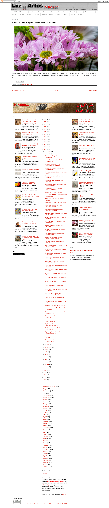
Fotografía (72, 11)
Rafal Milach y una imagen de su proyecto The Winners (87, 182)
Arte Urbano (46, 11)
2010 (45, 377)
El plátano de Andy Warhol (86, 171)
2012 (45, 372)
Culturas (53, 11)
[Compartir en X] (20, 82)
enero (47, 367)
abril (46, 359)
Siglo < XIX (46, 449)
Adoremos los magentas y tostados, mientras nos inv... (55, 320)
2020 (45, 134)
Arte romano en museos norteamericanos (85, 208)
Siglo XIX (66, 14)
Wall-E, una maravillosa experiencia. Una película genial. (29, 223)
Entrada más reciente (18, 90)
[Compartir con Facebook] (21, 82)
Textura (45, 464)
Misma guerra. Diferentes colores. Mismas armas (54, 233)
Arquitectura (33, 11)
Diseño (45, 419)
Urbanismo (46, 466)
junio (46, 354)
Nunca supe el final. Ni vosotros (53, 192)
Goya (44, 432)
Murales (45, 440)
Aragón (45, 389)
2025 (45, 122)
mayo (47, 357)
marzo (47, 362)
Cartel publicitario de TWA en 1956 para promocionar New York (87, 159)
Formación (44, 14)
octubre (47, 344)
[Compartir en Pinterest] (23, 82)
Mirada (24, 84)
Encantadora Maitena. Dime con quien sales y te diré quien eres (30, 196)
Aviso (26, 11)
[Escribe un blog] (18, 82)
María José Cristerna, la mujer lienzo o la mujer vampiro (30, 144)
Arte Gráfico (46, 395)
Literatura (80, 11)
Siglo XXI (79, 14)
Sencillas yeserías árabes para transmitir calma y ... (53, 205)
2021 (45, 131)
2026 (45, 119)
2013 (45, 370)
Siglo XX (73, 14)
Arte (44, 393)
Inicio (56, 90)
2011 (45, 375)
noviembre (48, 154)
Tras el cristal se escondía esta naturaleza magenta (86, 233)
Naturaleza (14, 14)
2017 (45, 141)
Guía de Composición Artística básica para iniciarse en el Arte (30, 170)
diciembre (48, 151)
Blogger (64, 494)
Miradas (87, 11)
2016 (45, 144)
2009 (45, 380)
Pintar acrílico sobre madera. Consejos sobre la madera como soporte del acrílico (30, 121)
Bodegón (45, 404)
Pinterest (44, 473)
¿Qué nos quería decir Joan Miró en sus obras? (29, 209)
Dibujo (59, 11)
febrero (47, 364)
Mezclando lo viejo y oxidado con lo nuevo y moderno (54, 188)
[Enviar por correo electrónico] (17, 82)
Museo (92, 11)
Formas (45, 425)
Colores (45, 410)
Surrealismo (29, 14)
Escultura (65, 11)
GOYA (20, 11)
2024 (45, 124)
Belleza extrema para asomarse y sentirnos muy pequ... (54, 209)
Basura (45, 401)
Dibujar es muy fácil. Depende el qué (55, 305)
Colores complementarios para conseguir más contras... (53, 237)
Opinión (45, 447)
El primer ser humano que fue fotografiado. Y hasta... (53, 324)
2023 (45, 127)
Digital (45, 417)
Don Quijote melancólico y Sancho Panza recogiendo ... (54, 261)
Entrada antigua (92, 90)
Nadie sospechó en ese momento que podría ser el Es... (55, 184)
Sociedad (22, 14)
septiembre (48, 347)
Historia (45, 434)
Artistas (51, 14)
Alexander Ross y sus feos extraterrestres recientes (52, 164)
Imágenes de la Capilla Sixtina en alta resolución (30, 133)
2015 (45, 146)
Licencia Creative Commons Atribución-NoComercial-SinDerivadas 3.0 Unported (49, 504)
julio (46, 352)
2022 (45, 129)
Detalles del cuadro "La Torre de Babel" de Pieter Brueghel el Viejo (30, 237)
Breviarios (46, 406)
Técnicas (37, 14)
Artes (39, 11)
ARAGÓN (14, 11)
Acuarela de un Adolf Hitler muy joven (55, 202)
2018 (45, 139)
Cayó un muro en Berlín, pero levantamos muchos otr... (53, 294)
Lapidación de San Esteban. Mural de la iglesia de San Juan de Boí (86, 121)
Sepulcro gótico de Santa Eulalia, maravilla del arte (54, 332)
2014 (45, 149)
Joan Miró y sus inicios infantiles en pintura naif (28, 182)
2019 (45, 137)
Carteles (45, 408)
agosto (47, 349)
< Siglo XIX (58, 14)
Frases (45, 430)
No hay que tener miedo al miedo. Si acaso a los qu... (55, 312)
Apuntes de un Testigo (49, 386)
